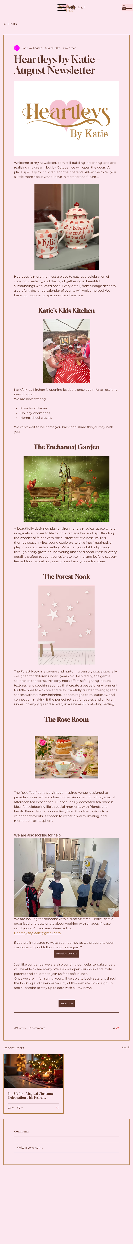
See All (125, 1047)
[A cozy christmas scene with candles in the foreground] (33, 1071)
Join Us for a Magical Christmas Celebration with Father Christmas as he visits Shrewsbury (33, 1095)
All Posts (10, 24)
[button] (124, 7)
